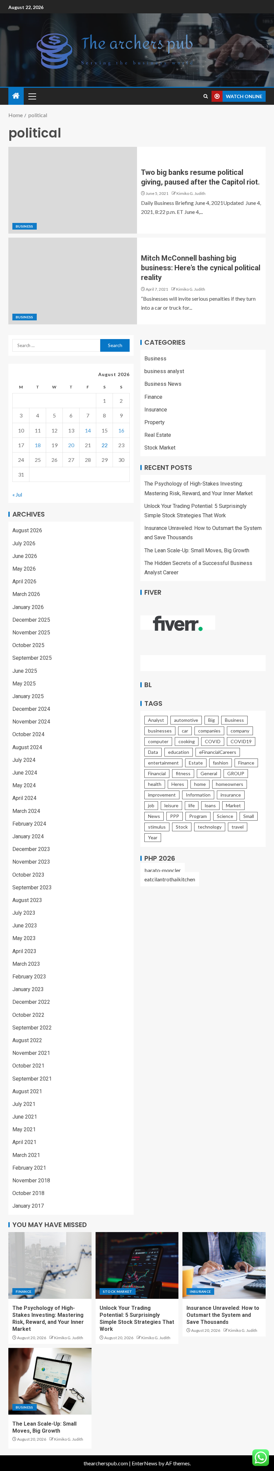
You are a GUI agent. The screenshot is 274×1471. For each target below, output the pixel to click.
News (154, 816)
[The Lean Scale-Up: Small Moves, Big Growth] (50, 1381)
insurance (231, 795)
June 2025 (24, 671)
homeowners (229, 784)
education (178, 752)
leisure (171, 805)
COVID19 (241, 741)
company (240, 730)
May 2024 (24, 785)
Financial (157, 773)
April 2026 (24, 581)
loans (210, 805)
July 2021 (23, 1104)
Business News (162, 384)
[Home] (16, 96)
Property (154, 422)
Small (248, 816)
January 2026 (28, 607)
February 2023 (29, 976)
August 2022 (27, 1040)
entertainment (163, 763)
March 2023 (26, 964)
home (200, 784)
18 (38, 445)
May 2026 (24, 569)
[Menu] (31, 96)
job (151, 805)
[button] (31, 96)
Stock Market (159, 448)
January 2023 (28, 989)
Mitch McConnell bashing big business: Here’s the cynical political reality (200, 268)
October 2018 (28, 1193)
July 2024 (23, 760)
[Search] (205, 96)
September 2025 (32, 658)
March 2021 (26, 1155)
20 (71, 445)
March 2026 (26, 594)
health (154, 784)
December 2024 (31, 709)
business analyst (164, 371)
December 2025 (31, 620)
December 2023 (31, 849)
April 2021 (24, 1142)
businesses (160, 730)
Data (153, 752)
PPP (174, 816)
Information (198, 795)
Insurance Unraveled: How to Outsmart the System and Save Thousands (222, 1315)
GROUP (235, 773)
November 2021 (31, 1053)
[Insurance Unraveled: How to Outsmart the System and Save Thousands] (224, 1265)
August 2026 (27, 530)
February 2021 (29, 1168)
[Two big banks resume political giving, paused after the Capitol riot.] (72, 190)
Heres (177, 784)
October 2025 (28, 645)
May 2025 (24, 683)
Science (225, 816)
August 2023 (27, 900)
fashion (220, 763)
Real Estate (157, 435)
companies (209, 730)
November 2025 (31, 632)
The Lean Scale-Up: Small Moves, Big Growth (196, 550)
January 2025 (28, 696)
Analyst (156, 720)
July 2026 (23, 543)
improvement (162, 795)
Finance (153, 397)
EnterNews (144, 1463)
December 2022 (31, 1002)
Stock (182, 827)
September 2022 (32, 1027)
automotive (186, 720)
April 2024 (24, 798)
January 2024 (28, 836)
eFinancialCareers (217, 752)
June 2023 (24, 925)
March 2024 (26, 811)
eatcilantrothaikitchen (169, 879)
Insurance (155, 409)
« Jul (17, 494)
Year (152, 837)
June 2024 (24, 773)
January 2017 (28, 1206)
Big (211, 720)
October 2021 (28, 1066)
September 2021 (32, 1079)
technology (210, 827)
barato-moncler (162, 870)
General (208, 773)
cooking (186, 741)
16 (121, 430)
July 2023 (23, 913)
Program (198, 816)
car (185, 730)
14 (88, 430)
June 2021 (24, 1117)
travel (238, 827)
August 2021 (27, 1091)
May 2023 (24, 938)
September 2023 (32, 887)
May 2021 (24, 1129)
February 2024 (29, 824)
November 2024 (31, 721)
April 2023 (24, 951)
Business (24, 226)
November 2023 (31, 862)
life (191, 805)
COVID (213, 741)
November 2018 (31, 1180)
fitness (183, 773)
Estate (196, 763)
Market (233, 805)
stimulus (157, 827)
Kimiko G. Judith (191, 193)
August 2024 (27, 747)
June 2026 (24, 556)
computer (158, 741)
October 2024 (28, 734)
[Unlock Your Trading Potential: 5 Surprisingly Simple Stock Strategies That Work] (137, 1265)
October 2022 (28, 1015)
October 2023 (28, 875)
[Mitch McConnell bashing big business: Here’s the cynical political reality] (72, 281)
